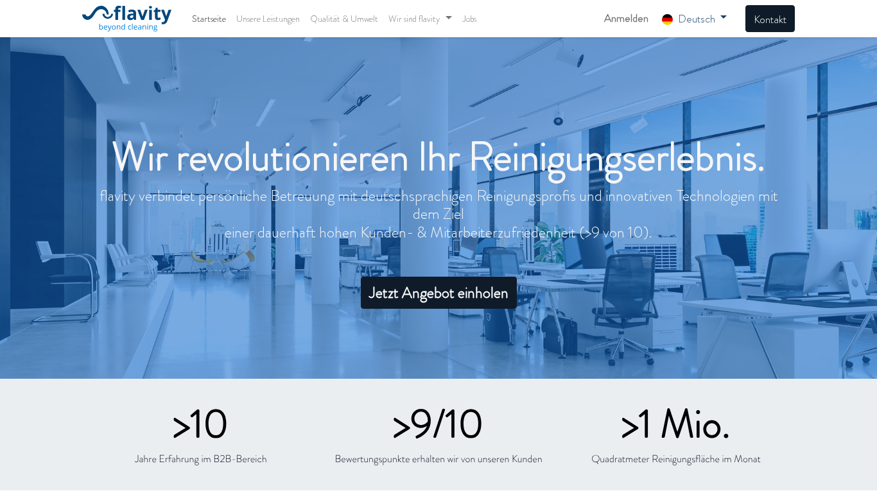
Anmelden (626, 18)
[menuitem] (209, 18)
